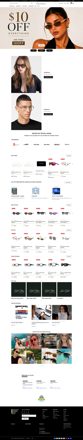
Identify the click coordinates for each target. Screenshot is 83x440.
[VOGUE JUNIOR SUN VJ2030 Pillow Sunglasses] (41, 213)
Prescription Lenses (46, 416)
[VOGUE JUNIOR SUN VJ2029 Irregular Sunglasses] (54, 213)
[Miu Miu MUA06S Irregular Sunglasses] (66, 164)
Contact (54, 416)
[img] (42, 376)
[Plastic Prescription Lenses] (29, 164)
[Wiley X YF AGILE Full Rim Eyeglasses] (54, 264)
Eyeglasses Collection (48, 114)
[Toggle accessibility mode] (73, 0)
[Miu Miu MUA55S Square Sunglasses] (54, 238)
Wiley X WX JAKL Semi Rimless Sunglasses (53, 173)
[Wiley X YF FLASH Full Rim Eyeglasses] (29, 264)
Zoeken (31, 3)
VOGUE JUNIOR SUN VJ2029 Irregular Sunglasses (52, 222)
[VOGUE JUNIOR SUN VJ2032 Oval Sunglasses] (17, 213)
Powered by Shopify (21, 438)
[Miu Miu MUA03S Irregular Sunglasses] (29, 238)
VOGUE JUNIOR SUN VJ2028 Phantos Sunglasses (65, 222)
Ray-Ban (65, 411)
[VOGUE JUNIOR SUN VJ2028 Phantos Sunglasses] (66, 213)
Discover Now (68, 182)
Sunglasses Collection (48, 77)
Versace (65, 412)
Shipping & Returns (56, 411)
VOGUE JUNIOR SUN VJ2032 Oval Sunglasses (16, 222)
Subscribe (25, 418)
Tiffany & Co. (66, 419)
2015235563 (43, 431)
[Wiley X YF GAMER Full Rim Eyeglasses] (17, 264)
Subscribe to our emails (26, 413)
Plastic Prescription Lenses (27, 172)
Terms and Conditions (56, 415)
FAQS (54, 412)
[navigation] (72, 164)
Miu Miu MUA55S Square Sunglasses (52, 247)
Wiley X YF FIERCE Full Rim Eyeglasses (40, 273)
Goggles (44, 415)
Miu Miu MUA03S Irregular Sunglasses (27, 247)
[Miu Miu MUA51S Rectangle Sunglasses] (66, 238)
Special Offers (28, 423)
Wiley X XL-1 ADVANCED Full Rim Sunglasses (65, 273)
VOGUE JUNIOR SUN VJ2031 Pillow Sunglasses (29, 222)
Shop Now (69, 155)
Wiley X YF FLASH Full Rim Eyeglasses (27, 273)
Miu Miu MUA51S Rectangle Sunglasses (64, 247)
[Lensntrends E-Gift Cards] (41, 164)
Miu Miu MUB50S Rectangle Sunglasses (40, 247)
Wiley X (65, 416)
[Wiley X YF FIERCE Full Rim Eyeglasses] (41, 264)
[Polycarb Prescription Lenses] (17, 164)
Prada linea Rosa (66, 415)
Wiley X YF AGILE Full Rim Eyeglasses (52, 273)
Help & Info (55, 409)
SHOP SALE (41, 45)
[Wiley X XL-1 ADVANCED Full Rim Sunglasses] (66, 264)
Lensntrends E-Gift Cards (40, 170)
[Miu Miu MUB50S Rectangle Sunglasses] (41, 238)
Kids (49, 50)
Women (41, 50)
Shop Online (45, 409)
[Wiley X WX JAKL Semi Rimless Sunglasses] (54, 164)
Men (33, 50)
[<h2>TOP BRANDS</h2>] (16, 144)
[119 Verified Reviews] (41, 402)
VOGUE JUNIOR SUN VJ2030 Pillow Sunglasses (40, 222)
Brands (65, 409)
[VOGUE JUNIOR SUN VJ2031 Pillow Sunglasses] (29, 213)
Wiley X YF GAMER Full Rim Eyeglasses (15, 273)
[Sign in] (68, 3)
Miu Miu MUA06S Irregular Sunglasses (64, 173)
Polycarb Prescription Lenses (16, 172)
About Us (13, 423)
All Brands (65, 420)
